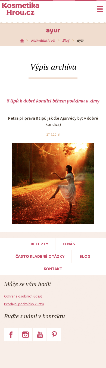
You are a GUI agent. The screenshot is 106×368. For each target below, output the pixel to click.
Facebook (11, 334)
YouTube (39, 334)
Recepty (39, 244)
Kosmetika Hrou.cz (20, 8)
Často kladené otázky (40, 256)
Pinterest (54, 334)
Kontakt (53, 269)
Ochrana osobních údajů (23, 296)
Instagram (25, 334)
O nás (69, 244)
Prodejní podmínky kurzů (24, 304)
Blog (84, 256)
